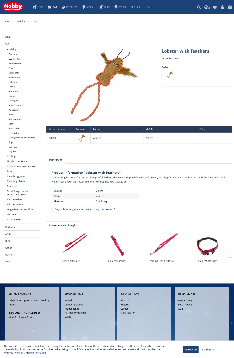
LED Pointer (14, 58)
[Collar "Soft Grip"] (207, 246)
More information (36, 352)
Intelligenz (14, 100)
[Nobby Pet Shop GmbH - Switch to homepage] (12, 7)
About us (125, 300)
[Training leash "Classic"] (162, 246)
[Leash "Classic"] (71, 246)
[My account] (222, 7)
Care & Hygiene (16, 176)
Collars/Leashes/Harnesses (22, 166)
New (7, 261)
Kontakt (69, 300)
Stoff (11, 123)
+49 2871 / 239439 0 (24, 313)
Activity (11, 49)
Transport (12, 186)
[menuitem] (198, 7)
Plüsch (12, 68)
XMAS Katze (14, 219)
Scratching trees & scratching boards (17, 193)
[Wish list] (214, 7)
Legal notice (185, 304)
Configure (208, 349)
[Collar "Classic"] (116, 246)
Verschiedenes (16, 105)
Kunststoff (14, 109)
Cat (7, 43)
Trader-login (72, 308)
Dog (7, 36)
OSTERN (11, 214)
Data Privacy (185, 300)
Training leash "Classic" (162, 261)
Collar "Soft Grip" (207, 261)
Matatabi (13, 91)
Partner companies (76, 312)
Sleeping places (16, 181)
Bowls (10, 171)
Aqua (8, 234)
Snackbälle (14, 128)
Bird (7, 240)
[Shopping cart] (230, 7)
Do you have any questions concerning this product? (84, 209)
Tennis (12, 95)
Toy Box (12, 151)
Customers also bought (63, 225)
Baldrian (13, 82)
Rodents (10, 227)
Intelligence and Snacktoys (22, 137)
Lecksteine (14, 133)
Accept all (191, 349)
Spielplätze (14, 72)
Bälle (11, 114)
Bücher (9, 254)
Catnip (12, 86)
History (124, 304)
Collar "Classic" (116, 261)
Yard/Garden (14, 199)
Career (124, 308)
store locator (127, 312)
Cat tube (13, 146)
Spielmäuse (14, 77)
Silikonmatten (15, 204)
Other (8, 247)
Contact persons (74, 304)
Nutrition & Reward (18, 161)
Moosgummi (15, 119)
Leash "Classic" (71, 261)
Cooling (11, 156)
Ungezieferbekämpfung (20, 209)
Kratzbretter (15, 63)
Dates (68, 316)
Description (56, 159)
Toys (11, 142)
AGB (180, 308)
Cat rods (13, 54)
